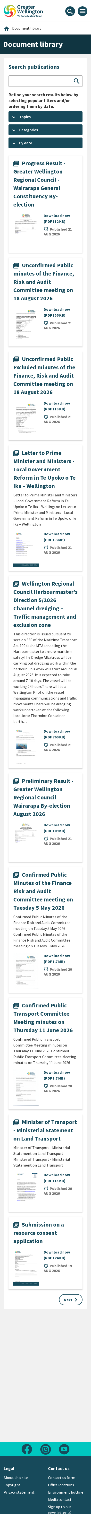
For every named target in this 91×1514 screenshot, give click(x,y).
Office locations (61, 1484)
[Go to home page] (23, 10)
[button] (45, 116)
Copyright (12, 1484)
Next (72, 1299)
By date (25, 142)
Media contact (60, 1499)
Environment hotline (65, 1492)
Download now (57, 218)
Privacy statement (19, 1492)
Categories (28, 129)
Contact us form (61, 1477)
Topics (25, 116)
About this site (16, 1477)
